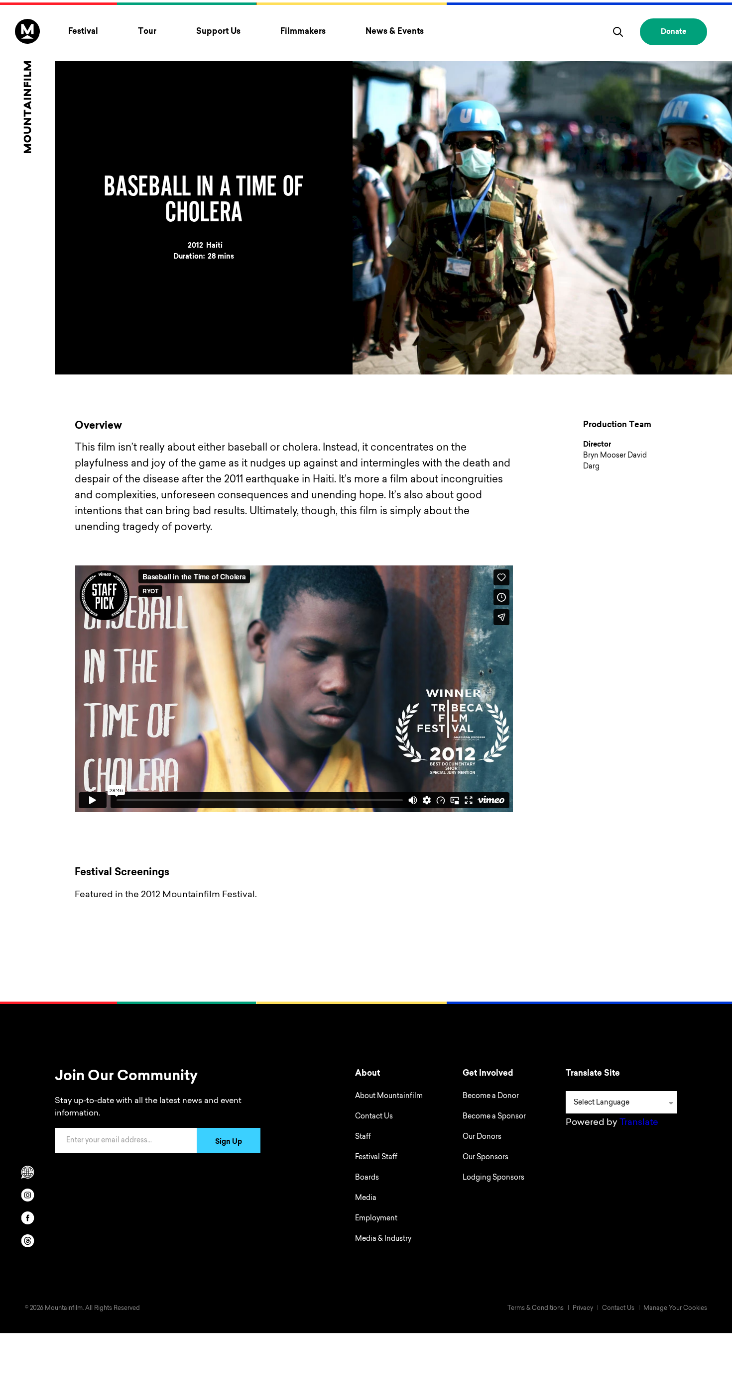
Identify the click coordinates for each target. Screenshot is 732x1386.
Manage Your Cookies (675, 1308)
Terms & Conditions (535, 1308)
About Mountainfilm (389, 1096)
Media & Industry (383, 1239)
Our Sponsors (485, 1157)
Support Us (218, 32)
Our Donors (482, 1137)
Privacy (583, 1308)
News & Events (395, 32)
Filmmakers (303, 32)
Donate (673, 32)
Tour (147, 32)
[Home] (27, 86)
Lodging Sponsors (493, 1178)
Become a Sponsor (494, 1116)
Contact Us (374, 1116)
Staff (363, 1137)
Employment (376, 1218)
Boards (367, 1178)
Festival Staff (376, 1157)
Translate (638, 1122)
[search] (618, 32)
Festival (83, 32)
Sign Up (228, 1142)
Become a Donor (491, 1096)
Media (365, 1198)
